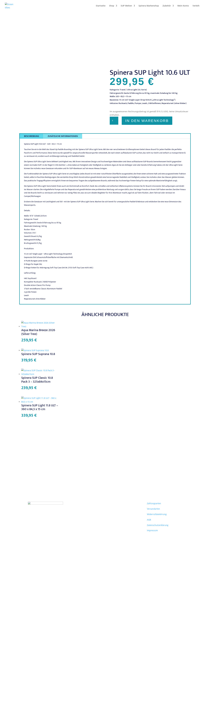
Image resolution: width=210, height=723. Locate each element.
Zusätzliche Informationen (63, 136)
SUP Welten (126, 6)
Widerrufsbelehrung (157, 514)
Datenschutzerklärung (157, 525)
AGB (149, 519)
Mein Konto (183, 6)
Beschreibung (31, 136)
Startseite (100, 6)
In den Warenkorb (147, 121)
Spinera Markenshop (149, 6)
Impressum (152, 530)
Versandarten (153, 508)
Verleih (196, 6)
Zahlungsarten (154, 503)
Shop (111, 6)
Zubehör (167, 6)
